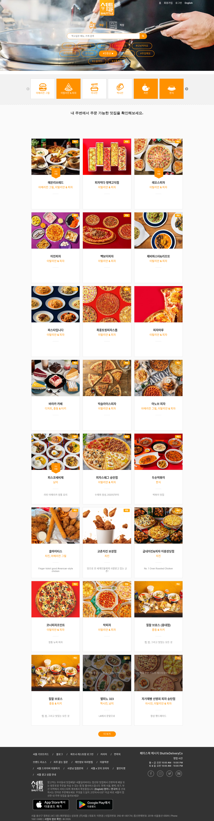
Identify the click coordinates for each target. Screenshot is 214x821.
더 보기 (107, 734)
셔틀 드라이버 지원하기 (48, 768)
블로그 (59, 754)
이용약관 (104, 762)
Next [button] (186, 88)
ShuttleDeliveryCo (171, 753)
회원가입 (168, 3)
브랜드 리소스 (40, 762)
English (189, 3)
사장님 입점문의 (75, 768)
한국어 (114, 789)
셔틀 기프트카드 (41, 754)
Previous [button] (27, 88)
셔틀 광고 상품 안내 (46, 774)
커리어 (103, 754)
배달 (101, 25)
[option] (43, 89)
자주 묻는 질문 (61, 762)
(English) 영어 (101, 789)
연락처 (117, 754)
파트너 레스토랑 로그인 (81, 754)
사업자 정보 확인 (53, 819)
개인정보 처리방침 (84, 762)
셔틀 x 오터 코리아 (100, 768)
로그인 (178, 3)
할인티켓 (121, 768)
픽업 (122, 25)
